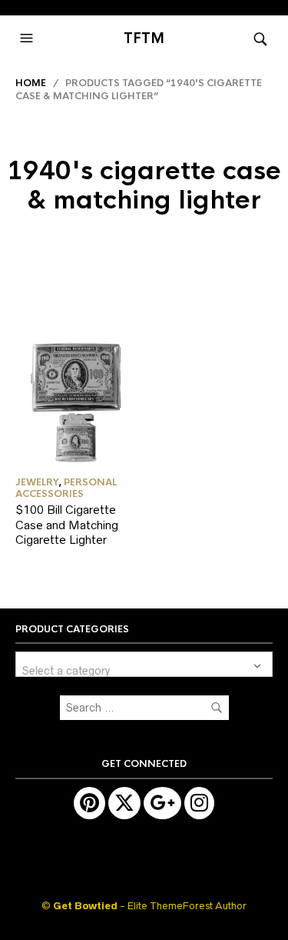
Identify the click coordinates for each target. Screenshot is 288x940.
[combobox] (144, 664)
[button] (28, 38)
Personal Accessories (66, 487)
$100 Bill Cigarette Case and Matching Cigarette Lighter (66, 524)
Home (30, 83)
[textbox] (144, 664)
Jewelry (36, 482)
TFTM (144, 38)
